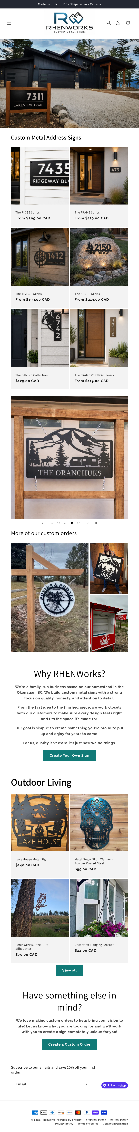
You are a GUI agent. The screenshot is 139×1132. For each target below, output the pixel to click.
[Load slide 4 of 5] (71, 522)
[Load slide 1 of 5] (52, 522)
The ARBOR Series (87, 294)
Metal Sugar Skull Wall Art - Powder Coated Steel (94, 861)
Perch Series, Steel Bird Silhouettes (31, 947)
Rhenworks (49, 1119)
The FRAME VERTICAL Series (94, 375)
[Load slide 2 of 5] (58, 522)
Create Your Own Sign (69, 756)
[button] (9, 23)
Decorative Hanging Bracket (94, 945)
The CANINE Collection (31, 375)
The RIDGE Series (27, 212)
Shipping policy (96, 1119)
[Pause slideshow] (97, 523)
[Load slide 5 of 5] (78, 522)
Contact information (115, 1123)
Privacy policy (64, 1123)
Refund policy (119, 1119)
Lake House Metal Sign (31, 859)
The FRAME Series (87, 212)
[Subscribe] (85, 1084)
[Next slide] (88, 523)
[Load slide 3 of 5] (65, 522)
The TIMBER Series (28, 294)
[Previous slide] (42, 523)
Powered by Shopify (69, 1119)
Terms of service (88, 1123)
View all (69, 970)
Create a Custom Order (69, 1044)
